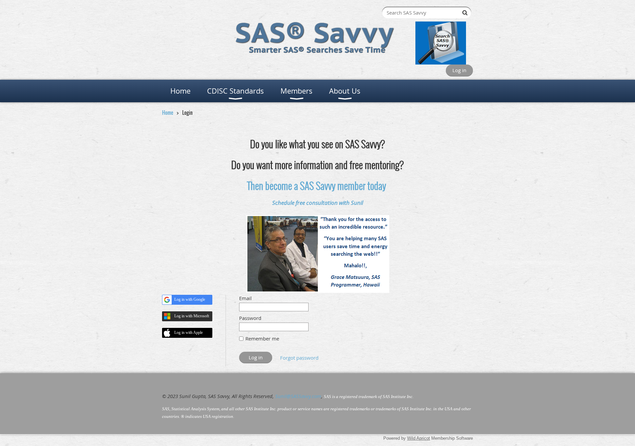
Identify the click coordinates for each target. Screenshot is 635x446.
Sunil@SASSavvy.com (298, 396)
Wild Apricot (418, 438)
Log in (459, 70)
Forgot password (299, 357)
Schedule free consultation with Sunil (317, 202)
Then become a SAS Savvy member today (316, 185)
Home (167, 112)
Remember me (262, 338)
